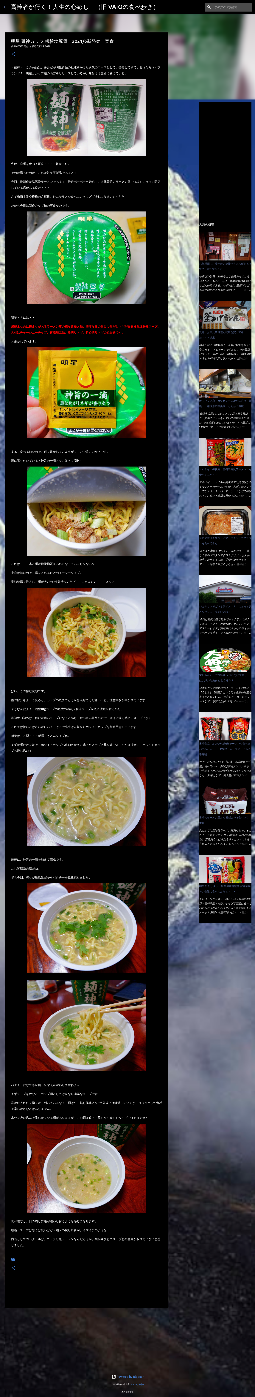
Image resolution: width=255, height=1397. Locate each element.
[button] (13, 54)
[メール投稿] (13, 1260)
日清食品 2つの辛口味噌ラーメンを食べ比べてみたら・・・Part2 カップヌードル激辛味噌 (225, 749)
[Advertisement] (87, 1339)
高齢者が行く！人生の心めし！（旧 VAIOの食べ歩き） (84, 6)
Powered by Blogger (130, 1376)
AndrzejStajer (137, 1384)
